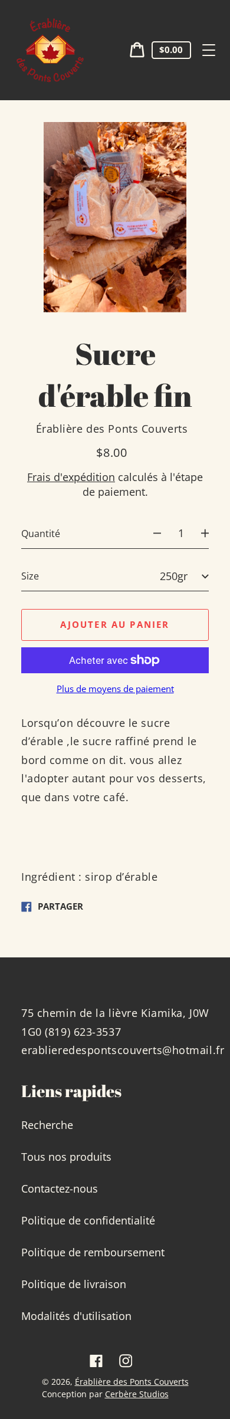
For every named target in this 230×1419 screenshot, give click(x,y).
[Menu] (209, 50)
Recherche (47, 1125)
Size (30, 575)
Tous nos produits (66, 1157)
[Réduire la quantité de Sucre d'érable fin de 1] (151, 533)
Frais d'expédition (71, 477)
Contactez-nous (59, 1188)
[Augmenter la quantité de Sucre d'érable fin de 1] (211, 533)
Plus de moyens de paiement (115, 689)
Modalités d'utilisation (76, 1316)
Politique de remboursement (93, 1252)
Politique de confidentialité (88, 1220)
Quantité (40, 533)
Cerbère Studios (137, 1394)
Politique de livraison (73, 1284)
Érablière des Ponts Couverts (132, 1381)
